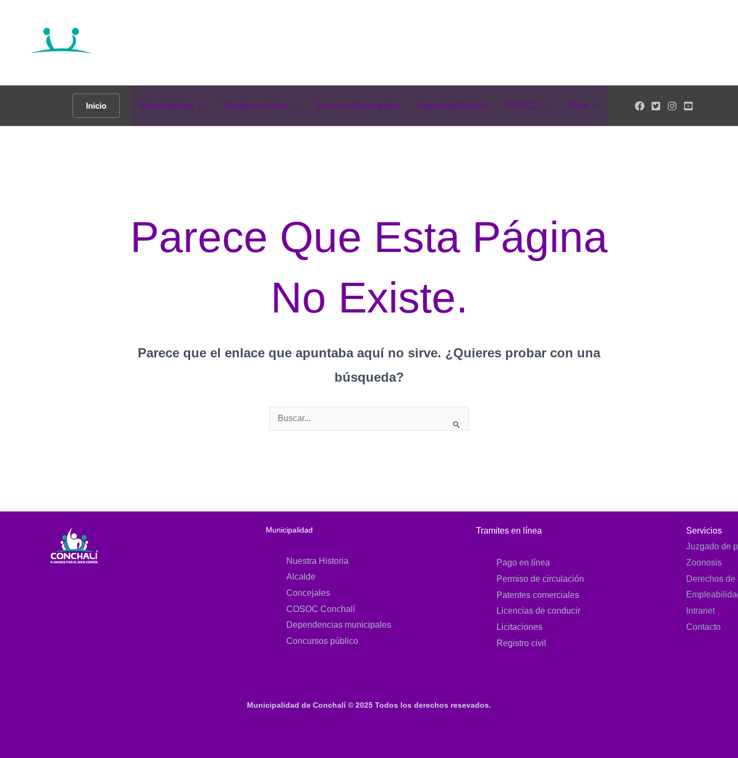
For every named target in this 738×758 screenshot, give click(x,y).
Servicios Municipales (358, 105)
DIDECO (523, 105)
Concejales (308, 592)
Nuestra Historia (317, 561)
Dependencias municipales (338, 624)
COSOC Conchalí (320, 609)
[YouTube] (688, 106)
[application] (198, 105)
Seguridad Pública (452, 105)
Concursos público (322, 641)
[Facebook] (640, 106)
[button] (96, 106)
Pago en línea (523, 562)
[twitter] (656, 106)
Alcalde (301, 576)
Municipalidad (166, 105)
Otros (577, 105)
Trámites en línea (254, 105)
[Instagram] (672, 106)
